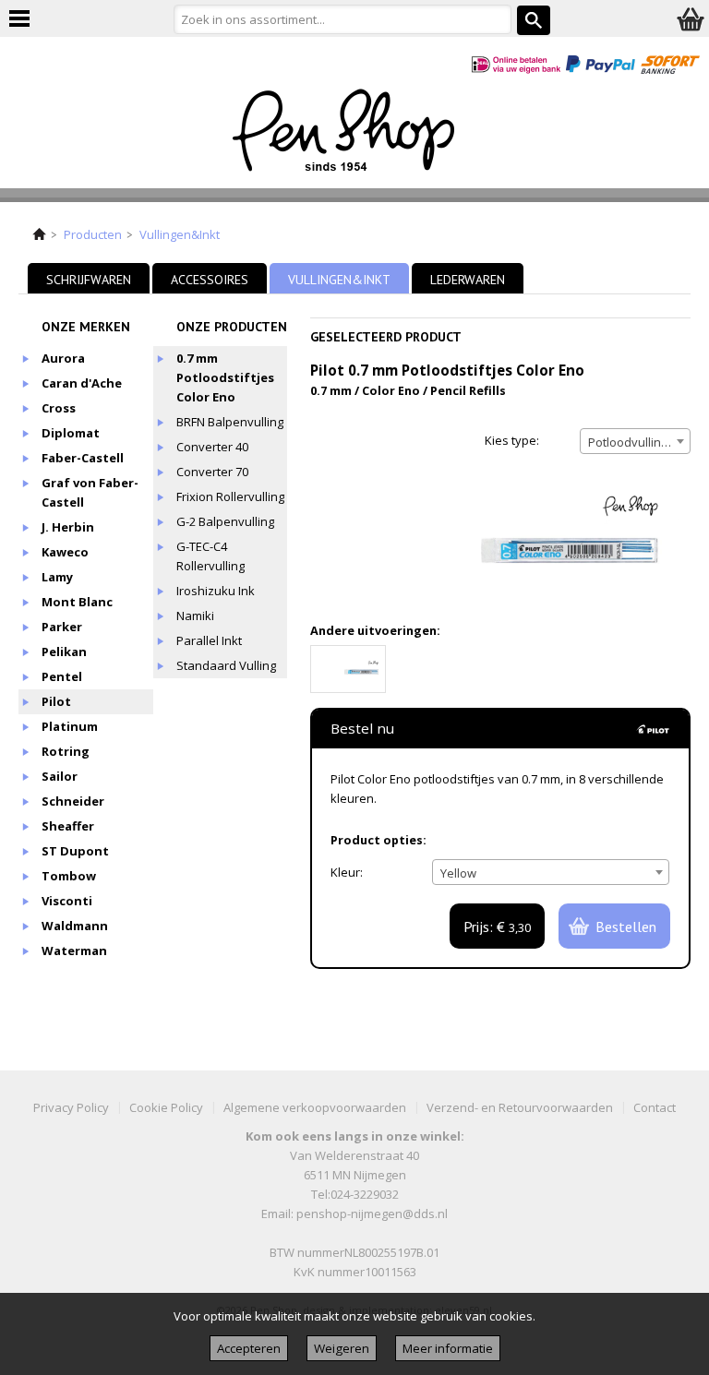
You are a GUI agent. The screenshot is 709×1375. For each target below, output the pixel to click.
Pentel (62, 676)
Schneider (73, 801)
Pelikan (64, 651)
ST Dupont (75, 851)
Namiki (195, 615)
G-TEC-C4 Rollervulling (210, 556)
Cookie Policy (166, 1107)
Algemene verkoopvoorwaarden (314, 1107)
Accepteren (249, 1348)
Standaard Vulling (226, 665)
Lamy (57, 576)
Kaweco (65, 552)
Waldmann (75, 925)
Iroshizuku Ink (215, 590)
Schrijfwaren (88, 279)
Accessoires (209, 279)
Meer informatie (448, 1348)
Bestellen (625, 926)
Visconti (67, 900)
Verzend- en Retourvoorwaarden (520, 1107)
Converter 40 (212, 446)
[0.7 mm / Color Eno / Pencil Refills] (348, 669)
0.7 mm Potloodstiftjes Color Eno (225, 377)
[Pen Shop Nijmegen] (355, 133)
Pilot (56, 701)
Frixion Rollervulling (230, 496)
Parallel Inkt (209, 640)
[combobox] (635, 441)
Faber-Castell (83, 457)
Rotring (66, 751)
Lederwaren (467, 279)
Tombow (69, 875)
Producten (93, 234)
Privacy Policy (71, 1107)
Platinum (70, 726)
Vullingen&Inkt (179, 234)
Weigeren (341, 1348)
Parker (62, 626)
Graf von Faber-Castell (90, 492)
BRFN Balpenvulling (229, 421)
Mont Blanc (77, 601)
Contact (654, 1107)
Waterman (74, 950)
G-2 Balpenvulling (225, 521)
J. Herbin (68, 527)
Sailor (60, 776)
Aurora (63, 358)
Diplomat (71, 432)
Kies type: (512, 440)
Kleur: (346, 872)
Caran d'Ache (82, 383)
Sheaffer (68, 826)
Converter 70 (212, 471)
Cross (59, 408)
